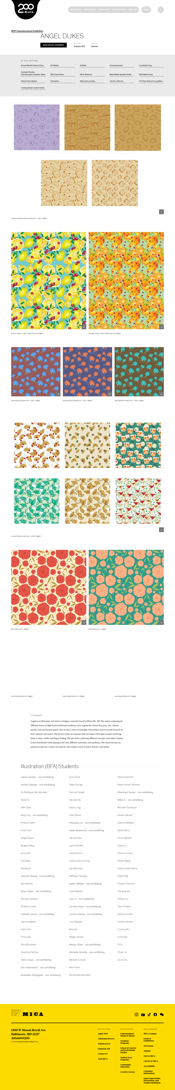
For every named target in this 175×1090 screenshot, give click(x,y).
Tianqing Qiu (124, 891)
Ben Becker (27, 883)
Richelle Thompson (127, 807)
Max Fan (73, 929)
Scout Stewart (125, 837)
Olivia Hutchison (126, 777)
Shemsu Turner (125, 853)
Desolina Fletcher (30, 952)
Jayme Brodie (76, 845)
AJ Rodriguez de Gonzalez (34, 792)
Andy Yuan (26, 830)
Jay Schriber (75, 837)
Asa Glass (26, 860)
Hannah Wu (75, 799)
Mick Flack (74, 967)
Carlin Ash (26, 929)
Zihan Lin (122, 952)
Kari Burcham (76, 868)
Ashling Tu (26, 868)
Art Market (54, 65)
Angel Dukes (27, 837)
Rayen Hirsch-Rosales (129, 784)
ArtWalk (83, 65)
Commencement (116, 65)
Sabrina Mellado (126, 822)
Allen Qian (26, 807)
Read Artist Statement (53, 45)
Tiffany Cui (123, 898)
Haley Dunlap (76, 784)
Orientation (54, 81)
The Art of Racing (116, 81)
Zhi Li (120, 944)
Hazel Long (74, 807)
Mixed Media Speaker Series (120, 74)
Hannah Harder (77, 792)
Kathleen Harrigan (78, 876)
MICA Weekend (86, 74)
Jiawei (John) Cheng (79, 860)
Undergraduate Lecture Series (32, 88)
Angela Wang (27, 845)
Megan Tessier (76, 936)
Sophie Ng (123, 876)
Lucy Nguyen (75, 921)
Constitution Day (145, 65)
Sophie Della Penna (127, 868)
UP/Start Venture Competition (151, 81)
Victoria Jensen (125, 921)
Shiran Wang (124, 860)
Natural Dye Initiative (29, 81)
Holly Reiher (75, 815)
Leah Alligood (76, 891)
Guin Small (74, 777)
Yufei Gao (122, 936)
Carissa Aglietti (28, 921)
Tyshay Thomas (125, 914)
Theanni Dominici (126, 883)
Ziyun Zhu (123, 959)
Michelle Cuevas (77, 959)
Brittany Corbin (28, 906)
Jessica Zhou (75, 853)
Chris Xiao (26, 936)
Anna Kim (26, 853)
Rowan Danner (125, 815)
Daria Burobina (28, 944)
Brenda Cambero (29, 898)
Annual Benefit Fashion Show (32, 65)
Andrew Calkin (28, 822)
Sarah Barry (124, 830)
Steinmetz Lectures (87, 81)
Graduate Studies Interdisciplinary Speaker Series (33, 73)
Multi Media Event (146, 74)
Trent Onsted (124, 906)
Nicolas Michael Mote (80, 975)
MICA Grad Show (57, 74)
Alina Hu (25, 799)
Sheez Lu (122, 845)
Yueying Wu (124, 929)
